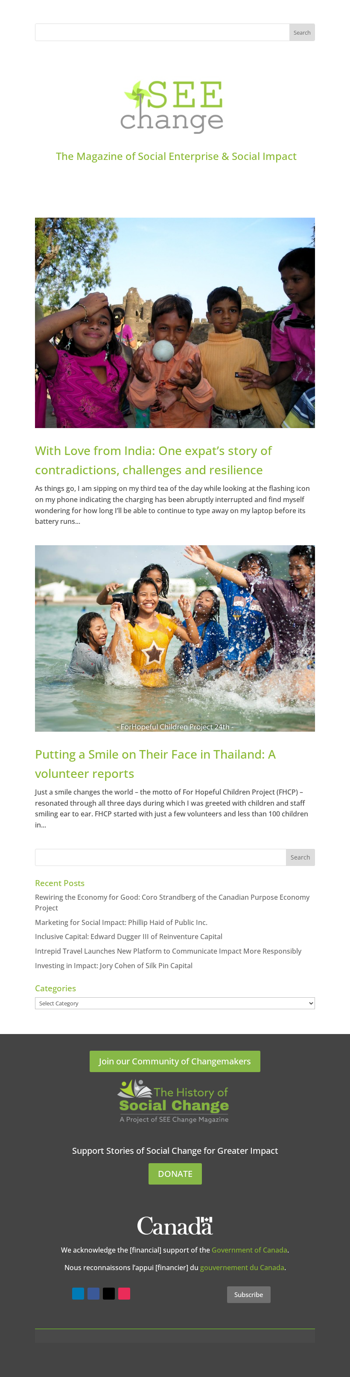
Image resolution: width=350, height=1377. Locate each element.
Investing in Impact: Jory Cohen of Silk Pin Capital (113, 965)
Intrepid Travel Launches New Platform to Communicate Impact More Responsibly (168, 951)
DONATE (175, 1173)
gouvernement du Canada (242, 1267)
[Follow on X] (109, 1294)
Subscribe (248, 1294)
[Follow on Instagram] (124, 1294)
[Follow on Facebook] (93, 1294)
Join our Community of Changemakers (175, 1061)
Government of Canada (249, 1250)
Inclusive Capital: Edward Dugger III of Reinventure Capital (128, 936)
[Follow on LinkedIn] (78, 1294)
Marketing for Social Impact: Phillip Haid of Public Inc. (121, 922)
